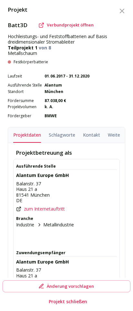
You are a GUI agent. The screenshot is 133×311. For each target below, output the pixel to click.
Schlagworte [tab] (62, 135)
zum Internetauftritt (44, 209)
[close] (122, 11)
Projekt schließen (68, 301)
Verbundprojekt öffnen (70, 25)
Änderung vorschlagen (70, 286)
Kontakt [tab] (91, 135)
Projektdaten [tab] (27, 135)
